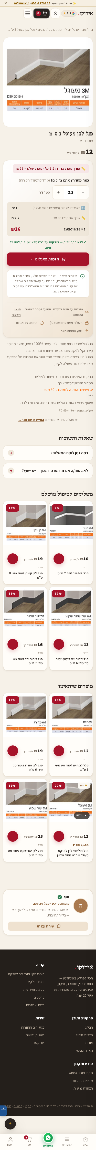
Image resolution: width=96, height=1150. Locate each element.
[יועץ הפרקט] (10, 1124)
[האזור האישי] (55, 13)
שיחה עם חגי (45, 926)
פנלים (42, 29)
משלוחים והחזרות (33, 1027)
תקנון (28, 1106)
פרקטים (39, 997)
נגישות (7, 1106)
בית (91, 29)
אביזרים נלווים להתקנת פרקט (67, 29)
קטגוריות (66, 1144)
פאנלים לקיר (36, 981)
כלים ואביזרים (35, 1005)
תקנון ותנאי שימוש (81, 1073)
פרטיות (18, 1106)
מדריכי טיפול (84, 1035)
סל (28, 1141)
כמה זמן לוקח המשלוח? (49, 452)
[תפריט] (27, 13)
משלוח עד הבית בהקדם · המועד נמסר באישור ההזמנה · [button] (47, 312)
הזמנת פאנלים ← (44, 259)
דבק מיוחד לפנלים (48, 376)
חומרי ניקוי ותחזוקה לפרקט (26, 974)
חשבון (10, 1144)
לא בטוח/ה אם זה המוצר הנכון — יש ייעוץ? (49, 470)
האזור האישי (84, 1050)
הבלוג (89, 1027)
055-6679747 (40, 3)
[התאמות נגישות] (3, 1110)
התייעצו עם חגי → (31, 419)
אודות (89, 1042)
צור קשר (39, 1042)
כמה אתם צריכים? (54, 180)
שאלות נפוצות (35, 1035)
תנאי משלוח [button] (21, 3)
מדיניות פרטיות (83, 1080)
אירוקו (85, 13)
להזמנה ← (59, 558)
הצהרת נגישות (83, 1088)
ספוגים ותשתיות (34, 989)
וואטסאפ (48, 1145)
